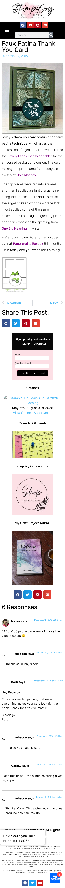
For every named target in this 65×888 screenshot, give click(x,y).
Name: (18, 355)
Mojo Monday (26, 175)
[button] (7, 30)
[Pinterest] (37, 25)
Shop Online (43, 413)
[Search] (51, 35)
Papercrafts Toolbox (28, 244)
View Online (22, 413)
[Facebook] (23, 25)
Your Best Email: (23, 363)
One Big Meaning (14, 228)
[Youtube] (30, 25)
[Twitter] (32, 883)
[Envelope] (45, 25)
